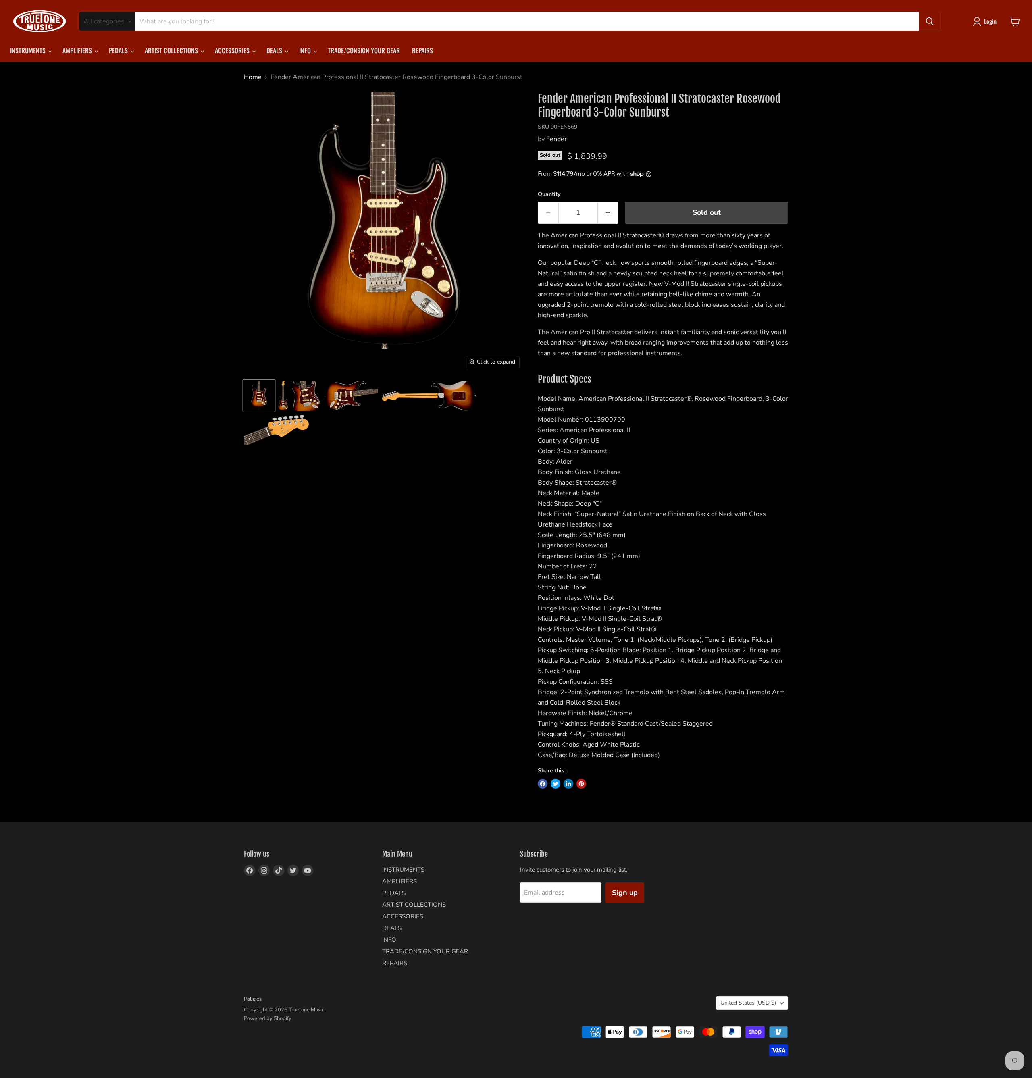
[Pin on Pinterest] (581, 784)
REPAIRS (422, 50)
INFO (305, 50)
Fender (556, 139)
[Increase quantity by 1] (608, 213)
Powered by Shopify (267, 1018)
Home (253, 77)
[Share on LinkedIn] (568, 784)
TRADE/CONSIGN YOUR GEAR (364, 50)
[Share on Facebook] (542, 784)
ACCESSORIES (233, 50)
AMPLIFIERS (78, 50)
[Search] (929, 21)
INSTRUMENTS (28, 50)
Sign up (625, 892)
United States (748, 1003)
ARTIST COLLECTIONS (172, 50)
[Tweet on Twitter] (555, 784)
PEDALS (119, 50)
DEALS (275, 50)
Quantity (549, 194)
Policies (253, 999)
